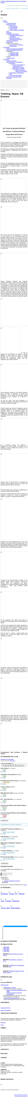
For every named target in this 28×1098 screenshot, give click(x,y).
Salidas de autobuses (12, 40)
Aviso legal (16, 1094)
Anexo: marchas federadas (17, 30)
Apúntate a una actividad (7, 759)
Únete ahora (12, 760)
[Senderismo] (16, 765)
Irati (10, 966)
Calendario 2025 (14, 54)
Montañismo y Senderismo (17, 72)
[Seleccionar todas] (1, 765)
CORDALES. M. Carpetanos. (16, 965)
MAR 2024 (6, 948)
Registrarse (5, 882)
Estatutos (9, 32)
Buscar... (3, 90)
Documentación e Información (14, 62)
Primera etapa (13, 26)
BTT (11, 74)
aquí (25, 884)
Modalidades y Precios (10, 987)
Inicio (5, 20)
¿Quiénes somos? (11, 23)
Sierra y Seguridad (6, 1010)
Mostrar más (5, 820)
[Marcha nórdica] (21, 765)
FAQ (8, 31)
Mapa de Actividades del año (14, 50)
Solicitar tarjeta (5, 985)
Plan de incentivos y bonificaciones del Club (16, 38)
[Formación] (11, 765)
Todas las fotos (10, 58)
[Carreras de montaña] (13, 765)
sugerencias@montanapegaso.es (9, 1060)
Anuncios (3, 1022)
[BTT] (9, 765)
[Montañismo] (6, 765)
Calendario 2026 (14, 55)
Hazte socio (10, 42)
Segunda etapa (14, 27)
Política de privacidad (23, 1094)
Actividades (7, 47)
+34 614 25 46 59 (5, 1055)
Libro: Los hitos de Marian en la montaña (21, 71)
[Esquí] (18, 765)
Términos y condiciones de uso (21, 1096)
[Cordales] (4, 765)
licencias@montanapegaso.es (12, 998)
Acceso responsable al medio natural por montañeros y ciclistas (19, 66)
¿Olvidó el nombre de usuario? (12, 880)
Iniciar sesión (4, 877)
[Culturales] (23, 765)
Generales (12, 63)
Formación (6, 59)
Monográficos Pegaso (18, 68)
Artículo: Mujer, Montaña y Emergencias (16, 45)
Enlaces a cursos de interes (14, 76)
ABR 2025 (6, 947)
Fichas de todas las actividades (15, 48)
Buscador (9, 78)
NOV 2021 (6, 949)
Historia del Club (11, 24)
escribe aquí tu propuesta (8, 1046)
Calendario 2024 (14, 52)
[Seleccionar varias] (1, 764)
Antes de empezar (11, 60)
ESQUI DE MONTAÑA (16, 75)
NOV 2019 (6, 951)
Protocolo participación (13, 34)
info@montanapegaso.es (7, 1059)
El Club (6, 22)
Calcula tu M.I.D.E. (5, 1007)
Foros (2, 1025)
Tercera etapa (13, 28)
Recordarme (5, 879)
